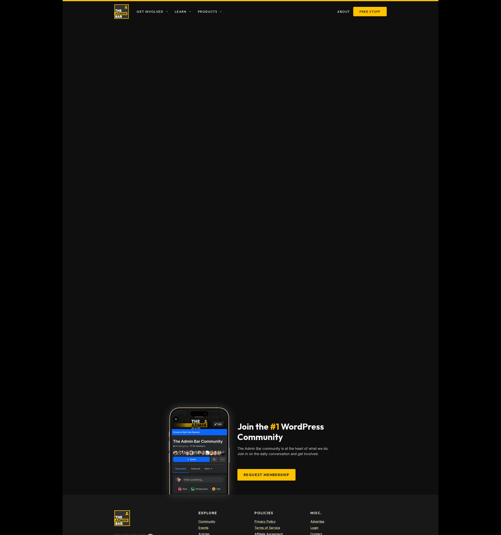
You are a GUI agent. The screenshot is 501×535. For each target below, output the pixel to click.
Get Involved (150, 12)
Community (206, 521)
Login (314, 528)
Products (207, 12)
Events (203, 528)
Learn (181, 12)
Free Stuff (370, 12)
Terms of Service (267, 528)
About (343, 12)
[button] (167, 11)
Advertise (317, 521)
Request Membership (266, 475)
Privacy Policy (265, 521)
